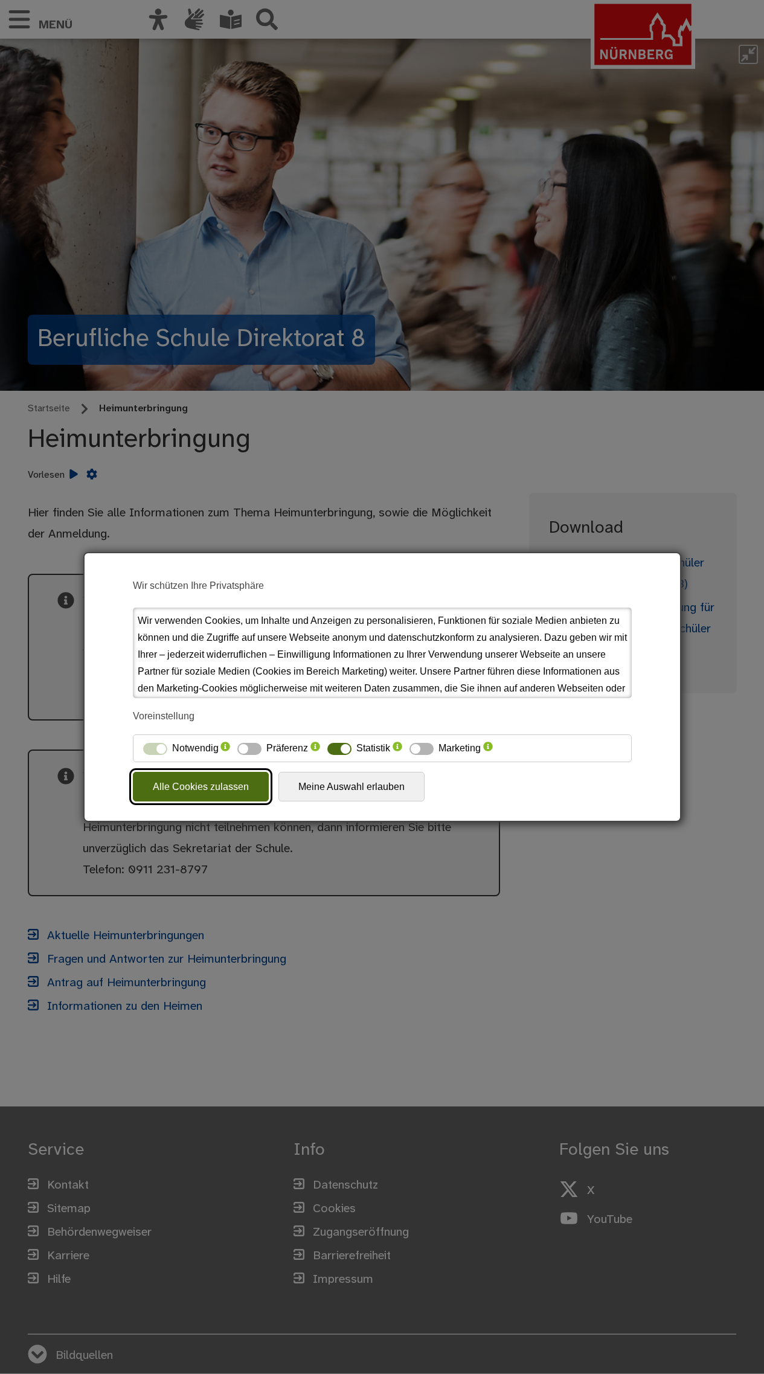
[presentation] (225, 748)
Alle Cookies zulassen (201, 787)
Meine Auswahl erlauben (351, 787)
